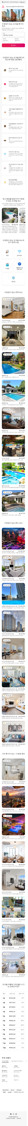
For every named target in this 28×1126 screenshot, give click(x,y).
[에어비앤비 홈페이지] (3, 6)
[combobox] (13, 35)
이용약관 (18, 1118)
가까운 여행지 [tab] (5, 1061)
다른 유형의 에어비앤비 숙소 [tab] (18, 1061)
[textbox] (7, 40)
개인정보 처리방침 (10, 1118)
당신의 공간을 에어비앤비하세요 (15, 6)
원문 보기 (22, 2)
